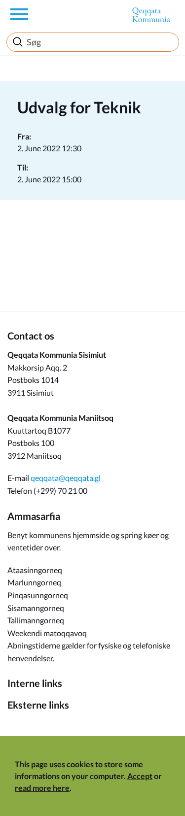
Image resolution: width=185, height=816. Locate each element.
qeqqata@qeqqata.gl (66, 477)
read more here (42, 787)
